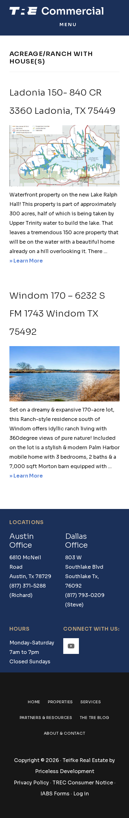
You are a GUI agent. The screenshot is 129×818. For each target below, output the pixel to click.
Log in (81, 793)
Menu (68, 24)
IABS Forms (55, 793)
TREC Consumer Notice (83, 782)
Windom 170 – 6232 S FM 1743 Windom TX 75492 (57, 313)
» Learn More (36, 261)
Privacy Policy (31, 782)
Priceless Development (64, 771)
